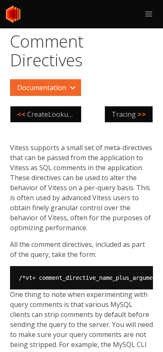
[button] (149, 14)
